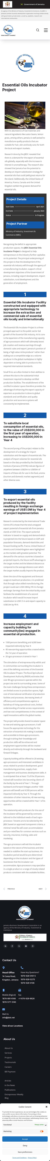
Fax (19, 995)
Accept (25, 1139)
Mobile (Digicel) (9, 995)
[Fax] (19, 990)
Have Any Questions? (30, 972)
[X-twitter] (19, 946)
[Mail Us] (3, 1009)
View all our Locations (12, 1026)
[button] (46, 1107)
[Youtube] (26, 946)
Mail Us (5, 1014)
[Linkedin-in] (5, 946)
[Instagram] (33, 946)
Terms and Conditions (19, 1158)
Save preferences (25, 1152)
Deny (25, 1145)
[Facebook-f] (12, 946)
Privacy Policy (32, 1158)
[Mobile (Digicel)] (3, 990)
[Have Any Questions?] (22, 967)
